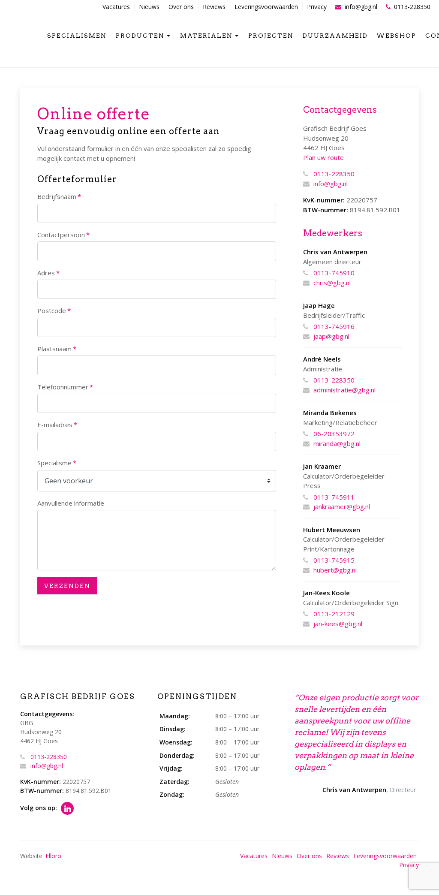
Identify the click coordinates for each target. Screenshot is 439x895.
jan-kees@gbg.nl (337, 623)
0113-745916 (334, 326)
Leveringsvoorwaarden (266, 7)
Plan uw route (323, 157)
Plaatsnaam (56, 348)
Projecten (271, 35)
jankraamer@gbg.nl (341, 506)
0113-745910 (334, 272)
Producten (140, 35)
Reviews (214, 7)
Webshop (396, 35)
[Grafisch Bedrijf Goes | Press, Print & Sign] (24, 34)
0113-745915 (334, 560)
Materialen (206, 35)
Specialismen (77, 35)
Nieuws (149, 7)
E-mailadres (57, 424)
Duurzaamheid (335, 35)
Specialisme (56, 462)
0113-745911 (334, 497)
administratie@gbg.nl (344, 390)
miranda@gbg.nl (337, 443)
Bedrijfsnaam (59, 196)
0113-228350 (412, 7)
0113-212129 (334, 613)
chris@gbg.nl (332, 282)
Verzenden (67, 585)
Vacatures (116, 7)
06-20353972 (334, 433)
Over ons (181, 7)
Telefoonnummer (65, 387)
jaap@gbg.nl (331, 336)
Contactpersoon (63, 234)
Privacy (317, 7)
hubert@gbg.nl (335, 570)
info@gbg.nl (361, 7)
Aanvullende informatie (70, 503)
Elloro (53, 856)
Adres (48, 272)
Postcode (54, 310)
